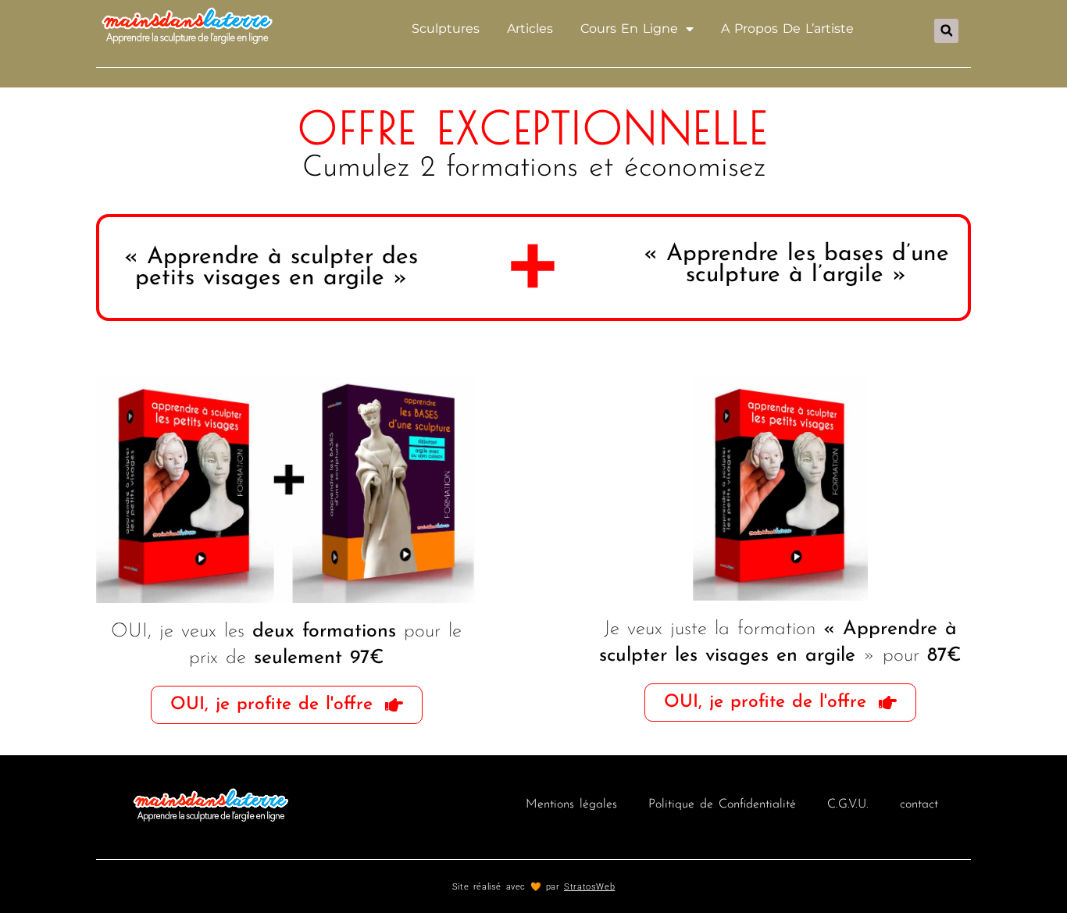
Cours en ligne (629, 28)
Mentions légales (571, 804)
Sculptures (446, 28)
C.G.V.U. (848, 804)
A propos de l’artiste (787, 28)
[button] (946, 31)
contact (919, 804)
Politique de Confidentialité (722, 804)
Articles (530, 28)
